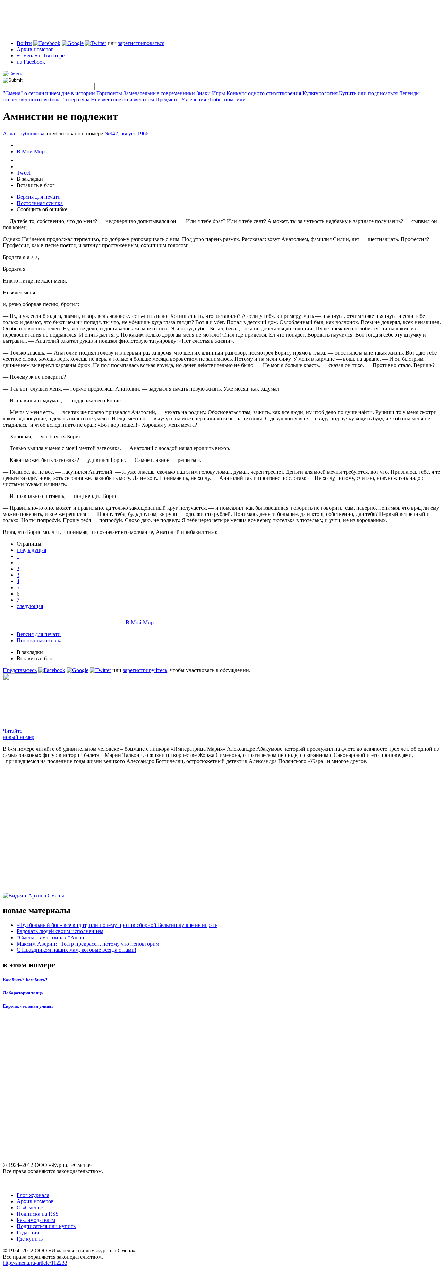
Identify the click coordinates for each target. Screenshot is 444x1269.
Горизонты (109, 93)
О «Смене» (30, 1207)
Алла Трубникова (23, 133)
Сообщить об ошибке (42, 209)
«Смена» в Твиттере (41, 56)
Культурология (320, 93)
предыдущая (31, 550)
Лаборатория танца (23, 992)
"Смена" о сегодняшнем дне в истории (49, 93)
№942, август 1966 (126, 133)
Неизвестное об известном (122, 99)
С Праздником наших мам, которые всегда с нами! (76, 950)
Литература (75, 99)
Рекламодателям (36, 1220)
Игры (218, 93)
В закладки (30, 179)
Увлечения (193, 99)
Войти (24, 43)
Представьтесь (20, 670)
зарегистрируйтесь (145, 670)
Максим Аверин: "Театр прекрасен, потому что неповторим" (89, 944)
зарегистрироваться (141, 43)
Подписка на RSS (38, 1214)
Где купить (30, 1239)
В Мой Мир (31, 151)
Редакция (28, 1232)
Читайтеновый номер (18, 734)
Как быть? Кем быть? (25, 979)
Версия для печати (39, 197)
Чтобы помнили (226, 99)
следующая (30, 606)
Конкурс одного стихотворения (264, 93)
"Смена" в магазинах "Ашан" (52, 937)
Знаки (203, 93)
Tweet (23, 173)
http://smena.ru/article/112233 (35, 1263)
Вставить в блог (36, 185)
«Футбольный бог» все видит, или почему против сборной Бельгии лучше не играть (117, 925)
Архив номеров (35, 49)
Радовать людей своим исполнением (60, 931)
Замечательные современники (159, 93)
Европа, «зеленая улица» (28, 1006)
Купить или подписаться (368, 93)
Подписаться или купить (46, 1226)
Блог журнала (33, 1195)
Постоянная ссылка (40, 203)
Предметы (167, 99)
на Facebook (31, 62)
